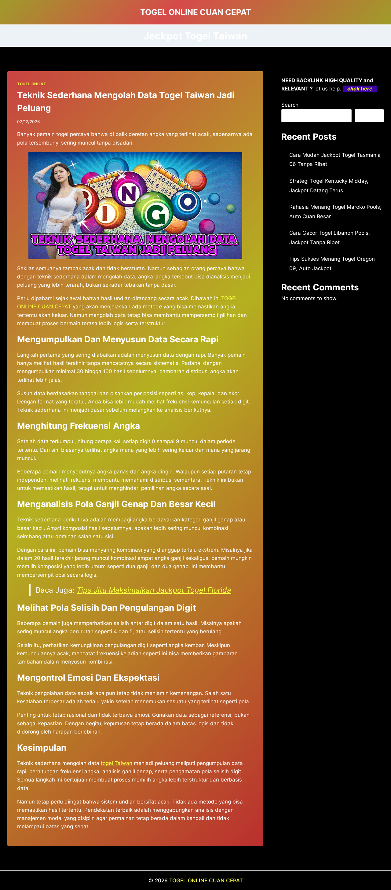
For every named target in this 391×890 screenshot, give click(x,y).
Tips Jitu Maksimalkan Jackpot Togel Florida (154, 590)
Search (289, 105)
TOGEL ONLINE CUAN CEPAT (206, 880)
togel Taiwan (116, 763)
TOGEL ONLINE (31, 84)
